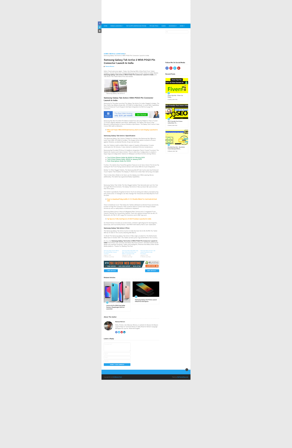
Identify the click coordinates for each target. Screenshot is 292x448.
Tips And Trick (153, 26)
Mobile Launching (116, 26)
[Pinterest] (171, 68)
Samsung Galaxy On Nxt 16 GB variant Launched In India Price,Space (147, 252)
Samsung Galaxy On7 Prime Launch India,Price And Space (146, 300)
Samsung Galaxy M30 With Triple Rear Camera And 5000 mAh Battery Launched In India (130, 252)
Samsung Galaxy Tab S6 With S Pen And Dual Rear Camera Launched (111, 252)
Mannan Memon (109, 66)
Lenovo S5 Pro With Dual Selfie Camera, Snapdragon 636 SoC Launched (115, 307)
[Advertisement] (146, 11)
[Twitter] (174, 68)
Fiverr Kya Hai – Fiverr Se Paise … (175, 96)
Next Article (151, 271)
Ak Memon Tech (117, 377)
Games (164, 26)
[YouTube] (178, 68)
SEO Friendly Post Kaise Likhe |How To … (175, 122)
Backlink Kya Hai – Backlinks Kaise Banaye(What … (176, 148)
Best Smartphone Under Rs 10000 (119, 161)
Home (105, 26)
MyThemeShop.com (182, 377)
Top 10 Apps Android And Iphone (136, 26)
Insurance (172, 26)
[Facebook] (167, 68)
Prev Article (111, 271)
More (181, 26)
